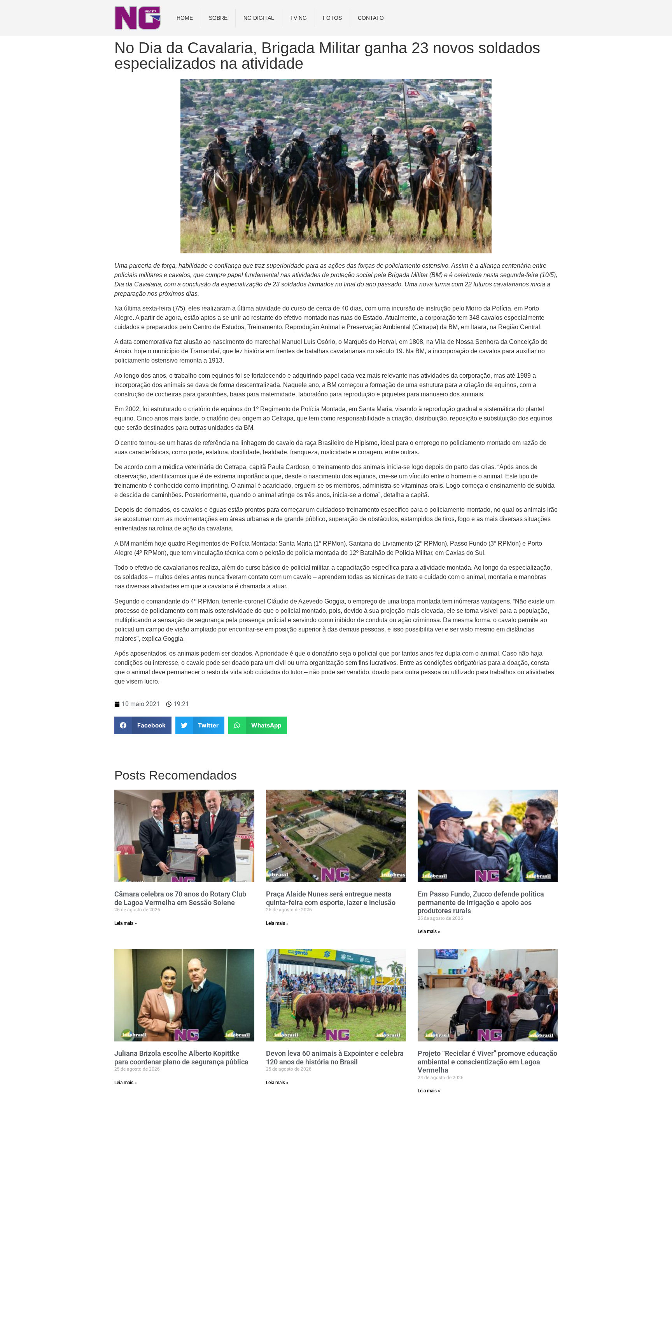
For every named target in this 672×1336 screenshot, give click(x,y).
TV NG (298, 18)
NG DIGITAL (258, 18)
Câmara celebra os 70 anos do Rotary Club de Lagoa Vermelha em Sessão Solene (180, 898)
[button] (143, 725)
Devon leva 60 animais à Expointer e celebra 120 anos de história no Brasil (335, 1057)
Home (185, 18)
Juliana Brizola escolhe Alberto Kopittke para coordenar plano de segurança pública (181, 1057)
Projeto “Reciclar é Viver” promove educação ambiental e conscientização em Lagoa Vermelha (487, 1061)
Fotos (332, 18)
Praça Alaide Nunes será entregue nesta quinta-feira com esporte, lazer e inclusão (331, 898)
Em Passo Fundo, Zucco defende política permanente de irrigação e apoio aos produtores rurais (481, 902)
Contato (371, 18)
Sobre (218, 18)
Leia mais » (125, 923)
